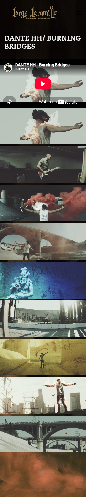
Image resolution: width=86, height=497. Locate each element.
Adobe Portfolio (51, 488)
